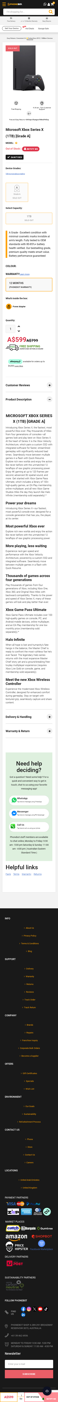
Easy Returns (47, 21)
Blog (30, 951)
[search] (51, 12)
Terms (16, 874)
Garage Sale (43, 28)
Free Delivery (11, 21)
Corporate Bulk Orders (30, 1048)
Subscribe (29, 1374)
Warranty (17, 274)
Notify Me (32, 149)
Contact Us (30, 1155)
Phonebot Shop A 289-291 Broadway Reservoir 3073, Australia (32, 1326)
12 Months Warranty (29, 21)
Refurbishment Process (30, 1122)
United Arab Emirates (29, 1180)
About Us (30, 928)
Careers (30, 1162)
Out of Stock (32, 1397)
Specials (30, 1081)
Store (30, 1147)
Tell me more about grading (15, 174)
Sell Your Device (12, 28)
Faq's (8, 874)
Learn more (24, 274)
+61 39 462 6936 (19, 1335)
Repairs (29, 1032)
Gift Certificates (30, 1073)
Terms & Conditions (30, 943)
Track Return (30, 1007)
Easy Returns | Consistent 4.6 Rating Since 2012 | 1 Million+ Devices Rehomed (30, 39)
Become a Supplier (30, 1056)
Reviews (30, 992)
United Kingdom (30, 1188)
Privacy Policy (30, 936)
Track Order (29, 999)
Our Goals (29, 1106)
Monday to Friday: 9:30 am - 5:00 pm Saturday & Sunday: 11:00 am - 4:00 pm (32, 1345)
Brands (30, 1025)
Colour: (11, 266)
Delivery (30, 968)
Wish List (30, 1089)
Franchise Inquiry (30, 1040)
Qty (20, 1399)
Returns (38, 874)
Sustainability (30, 1114)
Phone (30, 1139)
